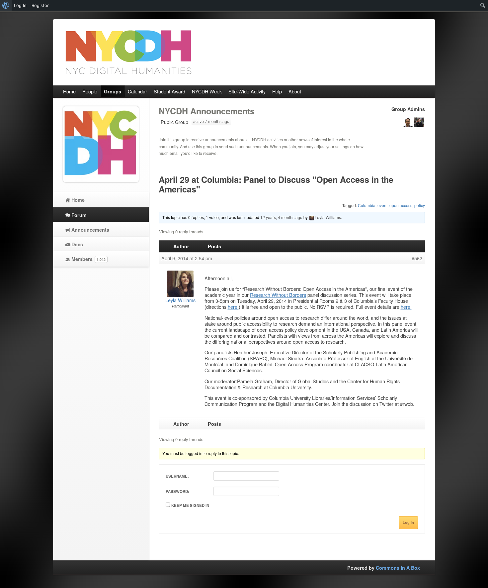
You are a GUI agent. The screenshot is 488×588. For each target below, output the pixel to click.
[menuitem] (6, 5)
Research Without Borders (278, 294)
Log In (408, 523)
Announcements (90, 229)
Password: (177, 491)
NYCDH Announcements (207, 111)
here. (233, 306)
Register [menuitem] (40, 5)
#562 (417, 258)
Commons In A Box (398, 567)
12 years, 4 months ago (281, 217)
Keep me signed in (190, 505)
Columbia (366, 205)
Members (88, 259)
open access (400, 205)
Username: (177, 476)
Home (78, 199)
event (382, 205)
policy (419, 205)
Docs (77, 244)
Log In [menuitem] (20, 5)
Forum (79, 215)
